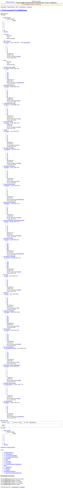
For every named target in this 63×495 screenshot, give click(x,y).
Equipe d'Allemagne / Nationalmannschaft (14, 220)
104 (8, 78)
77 (7, 111)
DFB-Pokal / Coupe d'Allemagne (12, 365)
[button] (7, 17)
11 (7, 52)
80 (7, 301)
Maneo (7, 167)
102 (8, 75)
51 (7, 135)
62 (7, 280)
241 (8, 316)
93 (7, 92)
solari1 (18, 100)
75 (7, 109)
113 (8, 352)
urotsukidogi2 (20, 416)
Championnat (27, 42)
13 (7, 195)
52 (7, 136)
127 (8, 338)
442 (8, 266)
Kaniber (19, 163)
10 (7, 50)
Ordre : (27, 422)
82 (7, 303)
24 (7, 227)
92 (7, 91)
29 (7, 209)
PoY (18, 145)
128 (8, 340)
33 (7, 175)
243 (8, 319)
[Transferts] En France (9, 85)
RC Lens (6, 274)
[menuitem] (15, 487)
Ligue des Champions (9, 310)
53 (7, 138)
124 (8, 334)
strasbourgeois (9, 384)
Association (3, 7)
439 (8, 262)
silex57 (7, 104)
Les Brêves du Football (9, 67)
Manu (7, 276)
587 (8, 245)
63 (7, 281)
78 (7, 113)
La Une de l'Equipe (8, 121)
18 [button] (4, 30)
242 (8, 317)
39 (7, 159)
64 (7, 283)
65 (7, 284)
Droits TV (6, 292)
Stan (18, 326)
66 (7, 285)
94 (7, 93)
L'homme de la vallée (11, 348)
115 (8, 355)
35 (7, 153)
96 (7, 96)
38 (7, 157)
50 (7, 408)
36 (7, 155)
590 (8, 249)
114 (8, 354)
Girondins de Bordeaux (9, 166)
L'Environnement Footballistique (14, 10)
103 (8, 77)
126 (8, 337)
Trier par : (16, 422)
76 (7, 110)
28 (7, 207)
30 (7, 171)
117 (8, 358)
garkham (8, 149)
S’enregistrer (22, 7)
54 (7, 139)
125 (8, 335)
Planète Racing (11, 7)
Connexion (29, 7)
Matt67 (19, 56)
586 (8, 244)
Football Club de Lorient (10, 383)
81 (7, 302)
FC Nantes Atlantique (9, 148)
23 (7, 226)
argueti (7, 42)
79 (7, 114)
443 (8, 267)
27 (7, 231)
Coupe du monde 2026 (9, 184)
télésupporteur (20, 82)
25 (7, 228)
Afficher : (4, 422)
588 (8, 246)
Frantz (7, 221)
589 (8, 248)
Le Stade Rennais (8, 401)
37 (7, 156)
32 (7, 174)
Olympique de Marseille (9, 256)
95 (7, 95)
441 (8, 264)
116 (8, 356)
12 (7, 194)
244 (8, 320)
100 (8, 72)
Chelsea (6, 129)
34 (7, 177)
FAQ (17, 7)
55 (7, 141)
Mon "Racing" (7, 41)
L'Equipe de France (8, 238)
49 (7, 406)
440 (8, 263)
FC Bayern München (9, 347)
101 (8, 74)
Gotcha (19, 118)
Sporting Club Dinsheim (10, 202)
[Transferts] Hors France (10, 103)
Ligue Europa (7, 328)
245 (8, 322)
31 (7, 173)
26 (7, 230)
